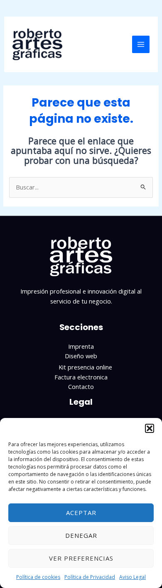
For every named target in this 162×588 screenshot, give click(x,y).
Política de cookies (38, 577)
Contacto (81, 386)
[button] (149, 428)
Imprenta (81, 346)
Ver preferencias (81, 558)
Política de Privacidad (89, 577)
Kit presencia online (85, 367)
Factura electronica (81, 377)
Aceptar (81, 512)
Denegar (81, 535)
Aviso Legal (132, 577)
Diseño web (81, 356)
